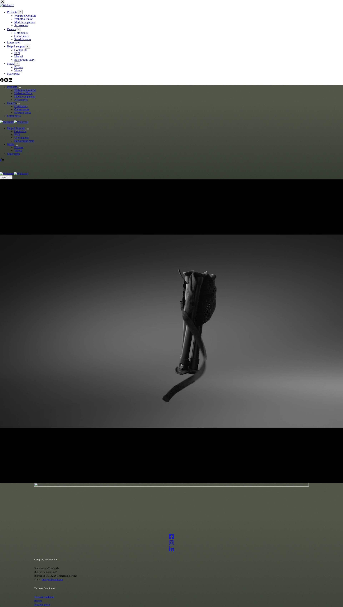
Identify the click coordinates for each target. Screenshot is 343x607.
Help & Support (16, 128)
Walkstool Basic (23, 93)
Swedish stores (22, 112)
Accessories (21, 99)
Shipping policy (42, 604)
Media (10, 144)
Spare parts (13, 153)
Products (12, 86)
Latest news (14, 115)
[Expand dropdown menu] (19, 87)
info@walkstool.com (52, 579)
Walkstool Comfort (25, 90)
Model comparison (24, 96)
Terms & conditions (44, 597)
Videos (18, 150)
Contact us (20, 131)
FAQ (17, 134)
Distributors (21, 106)
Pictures (18, 147)
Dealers (11, 102)
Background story (24, 140)
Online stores (21, 109)
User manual (21, 137)
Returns (38, 600)
